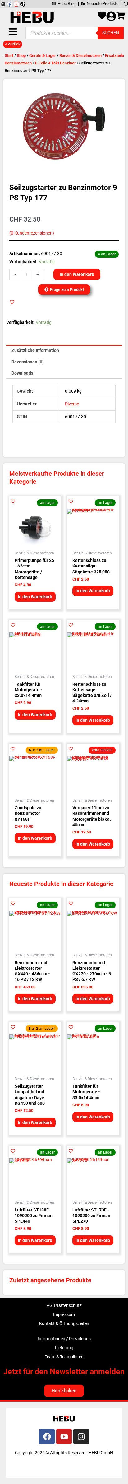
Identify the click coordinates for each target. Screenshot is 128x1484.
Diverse (72, 403)
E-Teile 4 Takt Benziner (55, 63)
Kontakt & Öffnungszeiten (64, 1323)
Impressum (64, 1314)
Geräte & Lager (42, 55)
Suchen (110, 32)
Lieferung (64, 1347)
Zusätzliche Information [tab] (35, 350)
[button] (12, 302)
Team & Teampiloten (64, 1356)
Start (9, 55)
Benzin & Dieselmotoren (80, 55)
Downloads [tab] (22, 373)
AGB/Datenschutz (64, 1305)
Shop (21, 55)
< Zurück (13, 44)
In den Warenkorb (77, 274)
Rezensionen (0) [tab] (27, 361)
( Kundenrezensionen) (31, 233)
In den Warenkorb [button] (35, 596)
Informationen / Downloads (64, 1338)
